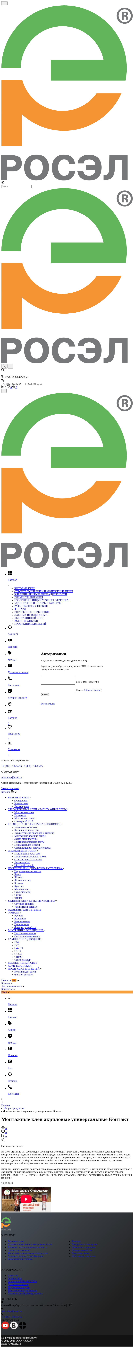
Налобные (20, 918)
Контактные (21, 803)
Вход (4, 992)
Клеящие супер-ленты (26, 830)
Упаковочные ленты (25, 827)
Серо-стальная (22, 892)
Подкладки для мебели (27, 844)
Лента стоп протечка (26, 838)
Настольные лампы (25, 933)
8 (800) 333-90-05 (33, 384)
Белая (17, 874)
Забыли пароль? (92, 690)
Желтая (18, 877)
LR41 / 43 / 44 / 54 (24, 865)
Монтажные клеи (24, 812)
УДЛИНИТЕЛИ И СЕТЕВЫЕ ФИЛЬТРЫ (37, 603)
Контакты (6, 989)
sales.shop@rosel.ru (11, 777)
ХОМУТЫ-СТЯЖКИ (26, 620)
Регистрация (48, 703)
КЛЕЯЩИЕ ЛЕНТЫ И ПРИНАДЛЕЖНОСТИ (40, 594)
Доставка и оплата (11, 986)
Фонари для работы (25, 927)
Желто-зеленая (22, 880)
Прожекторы (21, 924)
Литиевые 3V (22, 862)
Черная (18, 897)
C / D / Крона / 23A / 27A (28, 859)
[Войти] (2, 1140)
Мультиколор (21, 889)
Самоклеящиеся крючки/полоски (32, 847)
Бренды (5, 983)
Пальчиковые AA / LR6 (27, 853)
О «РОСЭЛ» (15, 1278)
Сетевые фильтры (24, 903)
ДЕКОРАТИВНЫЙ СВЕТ (29, 617)
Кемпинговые (22, 921)
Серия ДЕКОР (22, 959)
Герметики (20, 815)
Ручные (18, 915)
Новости (6, 980)
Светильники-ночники (27, 936)
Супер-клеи (20, 800)
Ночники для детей (25, 971)
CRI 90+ (19, 956)
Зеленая (18, 883)
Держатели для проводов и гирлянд (34, 833)
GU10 (17, 951)
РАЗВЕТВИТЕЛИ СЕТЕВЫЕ (31, 606)
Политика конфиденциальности (19, 1337)
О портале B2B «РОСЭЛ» (22, 1281)
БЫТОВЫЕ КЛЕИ (24, 588)
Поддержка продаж (18, 1287)
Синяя (17, 894)
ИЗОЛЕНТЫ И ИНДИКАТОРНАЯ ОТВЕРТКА (41, 600)
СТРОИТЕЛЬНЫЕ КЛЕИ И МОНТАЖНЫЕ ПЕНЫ (43, 591)
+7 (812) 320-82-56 (12, 384)
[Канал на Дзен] (22, 1328)
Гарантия (13, 1275)
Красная (19, 886)
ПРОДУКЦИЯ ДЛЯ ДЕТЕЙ (30, 623)
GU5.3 (18, 954)
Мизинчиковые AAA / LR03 (30, 856)
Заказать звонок (10, 788)
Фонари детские (23, 974)
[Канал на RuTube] (14, 1328)
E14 (16, 942)
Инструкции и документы (22, 1290)
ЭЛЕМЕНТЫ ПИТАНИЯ (28, 597)
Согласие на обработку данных (25, 1293)
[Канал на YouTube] (5, 1328)
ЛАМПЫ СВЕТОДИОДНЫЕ (30, 615)
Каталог (6, 792)
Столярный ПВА (23, 821)
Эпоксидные (21, 806)
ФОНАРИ (20, 609)
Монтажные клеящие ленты (30, 835)
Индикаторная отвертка (27, 871)
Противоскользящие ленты (29, 841)
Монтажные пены (24, 818)
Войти (45, 694)
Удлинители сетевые (25, 906)
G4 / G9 (18, 948)
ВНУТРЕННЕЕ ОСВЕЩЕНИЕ (32, 612)
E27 (16, 945)
